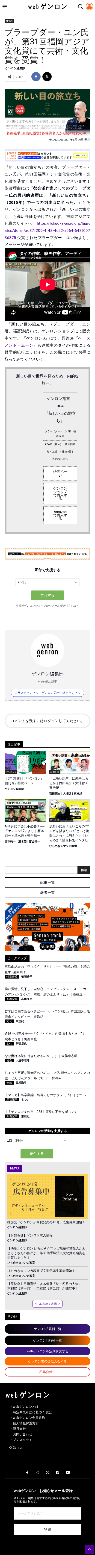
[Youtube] (68, 1472)
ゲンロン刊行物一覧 (47, 1340)
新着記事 (12, 999)
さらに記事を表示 (46, 1303)
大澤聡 (67, 793)
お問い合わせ (22, 1434)
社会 (9, 1060)
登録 (47, 1529)
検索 (84, 870)
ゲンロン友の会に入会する (47, 1361)
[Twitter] (47, 1472)
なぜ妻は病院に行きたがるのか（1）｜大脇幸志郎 (41, 1056)
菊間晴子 (26, 976)
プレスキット (22, 1440)
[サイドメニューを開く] (4, 6)
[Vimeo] (58, 1472)
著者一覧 (47, 892)
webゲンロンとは (26, 1406)
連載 (9, 1082)
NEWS (9, 21)
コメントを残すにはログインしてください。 (47, 721)
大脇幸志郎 (23, 1060)
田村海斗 (21, 1082)
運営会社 (19, 1429)
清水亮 (22, 841)
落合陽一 (34, 841)
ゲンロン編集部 (15, 68)
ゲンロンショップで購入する (60, 493)
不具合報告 (47, 1372)
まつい (25, 1099)
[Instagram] (37, 1472)
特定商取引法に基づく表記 (32, 1412)
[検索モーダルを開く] (80, 6)
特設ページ (60, 473)
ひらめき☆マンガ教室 (63, 846)
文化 (9, 1021)
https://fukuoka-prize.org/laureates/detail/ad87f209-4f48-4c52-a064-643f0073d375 (47, 230)
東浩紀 (78, 793)
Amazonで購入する (60, 515)
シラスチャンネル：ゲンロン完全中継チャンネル (47, 692)
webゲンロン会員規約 (29, 1418)
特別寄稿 (12, 976)
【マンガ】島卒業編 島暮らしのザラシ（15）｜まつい (45, 1095)
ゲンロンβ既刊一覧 (47, 1329)
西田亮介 (54, 793)
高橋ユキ (26, 999)
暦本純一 (10, 841)
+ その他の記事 (47, 681)
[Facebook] (27, 1472)
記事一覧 (47, 882)
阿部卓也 (21, 1043)
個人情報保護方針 (26, 1423)
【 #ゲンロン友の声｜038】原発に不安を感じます (41, 1112)
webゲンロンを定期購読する (47, 1351)
